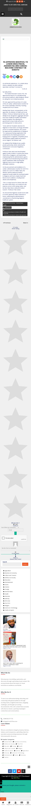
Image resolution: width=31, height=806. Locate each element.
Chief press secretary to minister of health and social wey (14, 212)
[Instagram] (11, 76)
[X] (17, 76)
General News (19, 203)
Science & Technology (11, 608)
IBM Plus (16, 778)
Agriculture (8, 570)
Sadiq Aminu (8, 207)
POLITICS (7, 603)
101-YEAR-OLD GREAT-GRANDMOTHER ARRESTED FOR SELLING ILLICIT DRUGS (14, 646)
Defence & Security (10, 577)
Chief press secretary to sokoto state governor (15, 215)
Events (7, 584)
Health (4, 205)
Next (25, 223)
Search (5, 562)
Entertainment (9, 582)
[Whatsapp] (7, 76)
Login (16, 524)
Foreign (7, 589)
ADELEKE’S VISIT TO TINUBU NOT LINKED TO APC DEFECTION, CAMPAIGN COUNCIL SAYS (15, 6)
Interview (7, 596)
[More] (21, 76)
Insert (3, 799)
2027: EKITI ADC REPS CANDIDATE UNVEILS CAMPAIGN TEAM (13, 663)
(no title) (5, 629)
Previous (7, 223)
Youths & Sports (9, 610)
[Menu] (15, 766)
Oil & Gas (7, 601)
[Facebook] (4, 76)
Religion (7, 605)
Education (7, 580)
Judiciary (7, 598)
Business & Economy (10, 203)
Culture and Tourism (10, 575)
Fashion (7, 587)
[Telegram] (14, 76)
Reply (2, 792)
